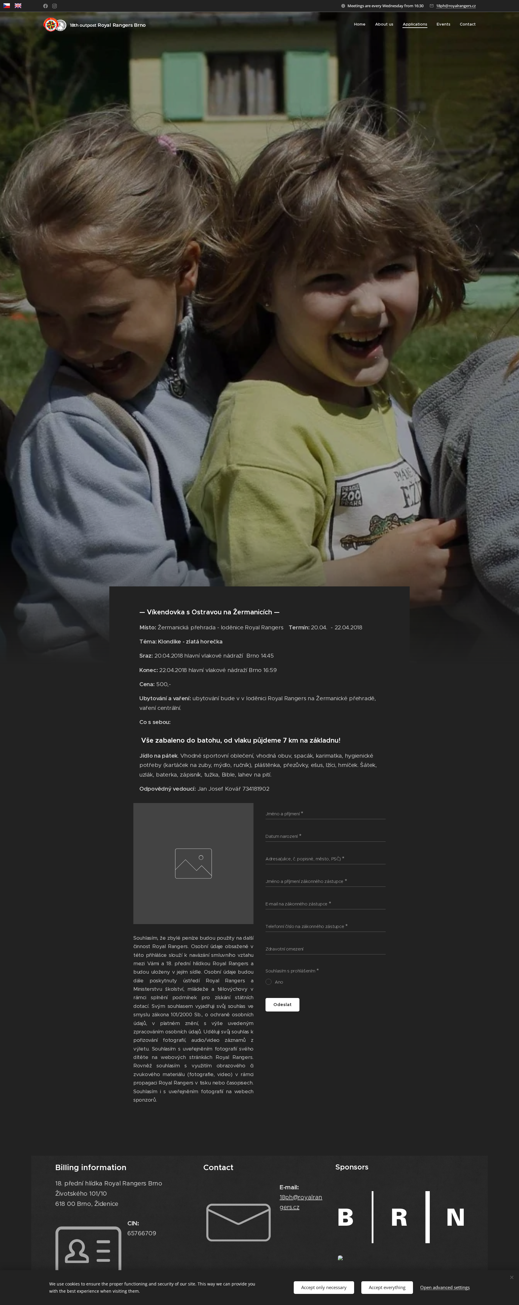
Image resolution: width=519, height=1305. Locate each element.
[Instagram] (54, 6)
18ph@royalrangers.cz (456, 5)
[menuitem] (361, 24)
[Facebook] (45, 6)
